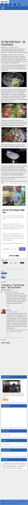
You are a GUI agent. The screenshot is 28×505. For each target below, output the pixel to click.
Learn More (5, 399)
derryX (16, 47)
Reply (7, 305)
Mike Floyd (8, 290)
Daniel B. (8, 310)
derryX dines (4, 273)
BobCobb (3, 277)
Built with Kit (14, 255)
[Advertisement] (14, 24)
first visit (23, 61)
